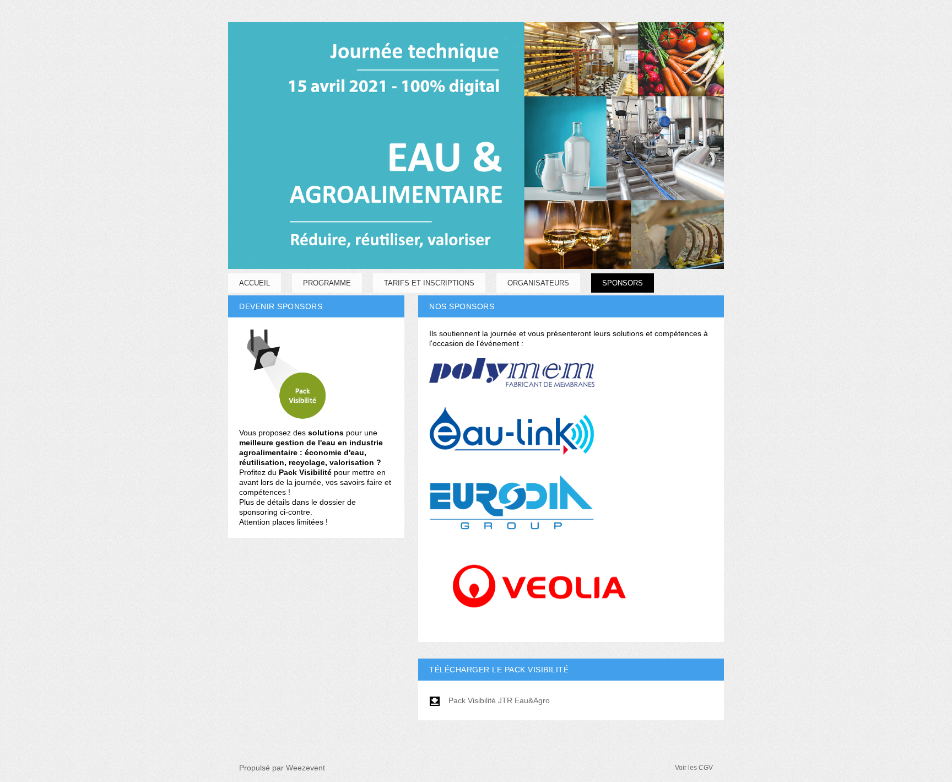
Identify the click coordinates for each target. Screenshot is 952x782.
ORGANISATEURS (538, 283)
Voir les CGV (694, 768)
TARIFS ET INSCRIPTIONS (429, 283)
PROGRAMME (327, 283)
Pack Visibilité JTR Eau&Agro (499, 700)
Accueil (254, 283)
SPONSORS (622, 283)
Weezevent (305, 767)
